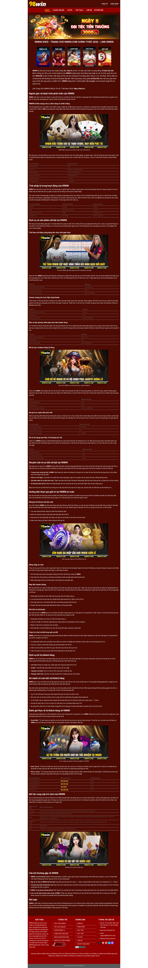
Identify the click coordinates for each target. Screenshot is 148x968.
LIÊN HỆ (89, 10)
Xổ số (69, 10)
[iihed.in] (37, 4)
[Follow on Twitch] (112, 942)
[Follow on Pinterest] (103, 942)
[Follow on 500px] (109, 942)
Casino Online (58, 10)
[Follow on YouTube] (106, 942)
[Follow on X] (100, 942)
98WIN (47, 10)
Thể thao (79, 10)
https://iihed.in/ (79, 89)
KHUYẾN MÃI (98, 10)
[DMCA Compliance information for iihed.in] (58, 944)
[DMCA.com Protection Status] (80, 947)
